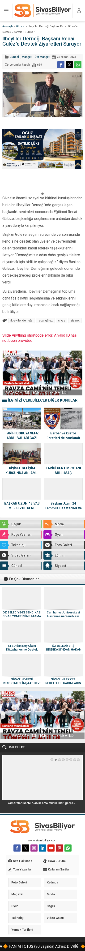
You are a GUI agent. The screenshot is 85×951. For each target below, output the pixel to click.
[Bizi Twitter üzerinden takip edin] (25, 848)
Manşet (27, 57)
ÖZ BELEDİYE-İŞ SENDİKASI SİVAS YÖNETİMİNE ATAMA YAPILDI (22, 616)
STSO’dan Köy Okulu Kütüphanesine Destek (22, 647)
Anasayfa (7, 26)
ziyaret (75, 320)
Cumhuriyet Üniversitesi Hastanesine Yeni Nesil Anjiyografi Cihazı (63, 616)
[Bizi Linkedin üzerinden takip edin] (42, 848)
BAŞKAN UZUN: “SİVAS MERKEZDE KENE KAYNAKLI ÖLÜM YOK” (22, 508)
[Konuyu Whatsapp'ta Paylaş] (77, 64)
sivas (61, 320)
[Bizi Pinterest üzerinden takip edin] (59, 848)
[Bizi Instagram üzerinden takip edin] (34, 848)
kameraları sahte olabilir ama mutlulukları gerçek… (42, 803)
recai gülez (45, 320)
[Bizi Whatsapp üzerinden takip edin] (68, 848)
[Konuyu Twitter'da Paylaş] (69, 64)
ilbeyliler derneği (21, 320)
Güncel (20, 26)
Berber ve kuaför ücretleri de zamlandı (63, 435)
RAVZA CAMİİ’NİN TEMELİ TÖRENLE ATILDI (35, 392)
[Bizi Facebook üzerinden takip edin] (17, 848)
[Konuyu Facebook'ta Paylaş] (60, 64)
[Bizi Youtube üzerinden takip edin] (51, 848)
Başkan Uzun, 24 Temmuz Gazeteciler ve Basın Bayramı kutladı (63, 508)
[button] (42, 193)
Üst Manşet (42, 57)
